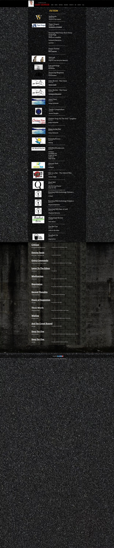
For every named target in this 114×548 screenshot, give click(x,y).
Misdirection (37, 276)
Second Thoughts (40, 291)
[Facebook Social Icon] (59, 356)
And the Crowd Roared (42, 323)
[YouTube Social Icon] (62, 356)
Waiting (35, 315)
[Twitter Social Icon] (61, 356)
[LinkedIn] (58, 356)
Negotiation (37, 284)
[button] (60, 5)
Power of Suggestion (41, 299)
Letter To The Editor (41, 268)
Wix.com (64, 358)
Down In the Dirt (54, 129)
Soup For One (38, 331)
